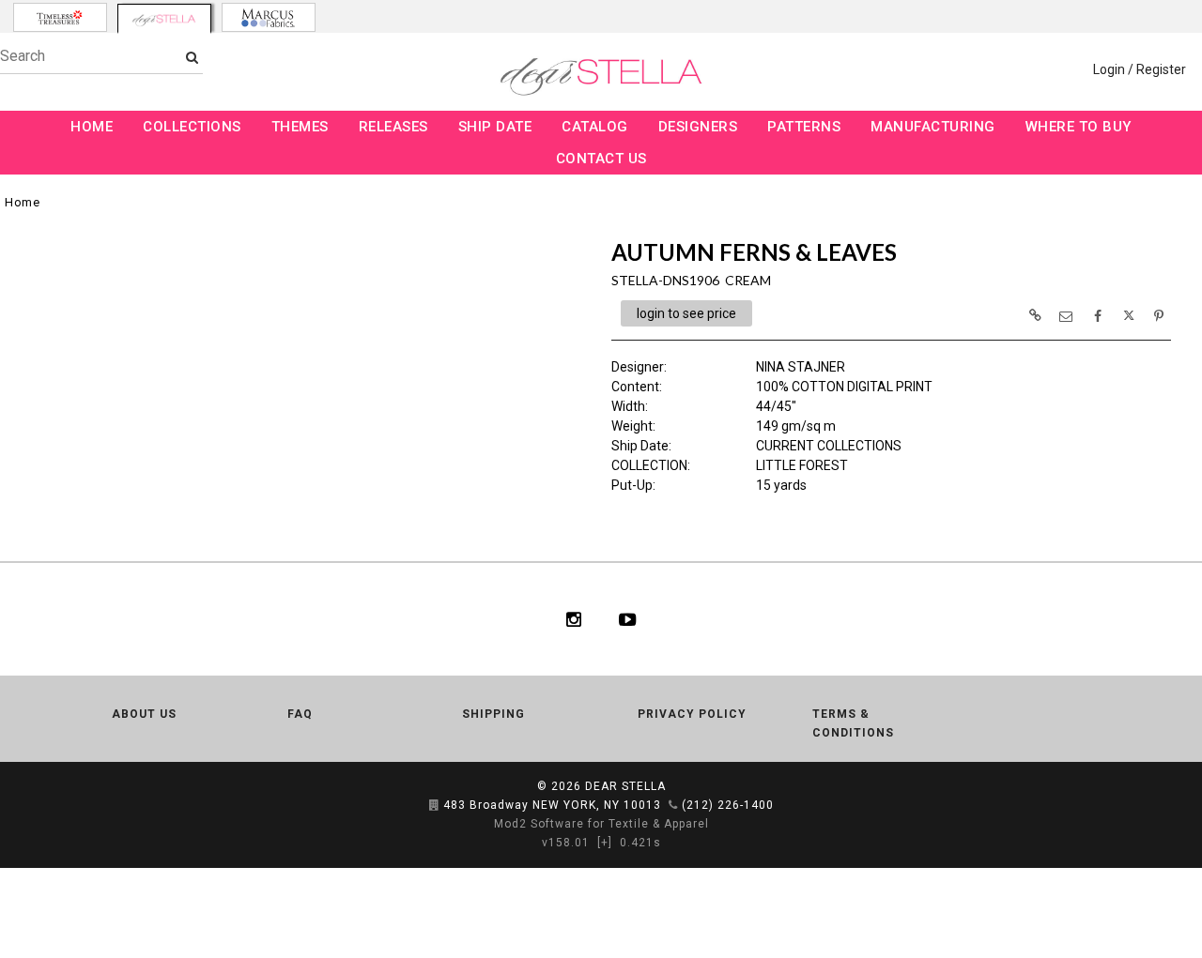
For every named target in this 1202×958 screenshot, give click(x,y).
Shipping (493, 714)
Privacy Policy (692, 714)
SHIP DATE (495, 126)
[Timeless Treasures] (60, 17)
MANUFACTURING (933, 126)
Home (22, 202)
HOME (91, 126)
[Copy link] (1035, 315)
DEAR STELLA (625, 786)
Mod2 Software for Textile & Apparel (601, 823)
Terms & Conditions (853, 723)
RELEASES (393, 126)
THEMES (300, 126)
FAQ (300, 714)
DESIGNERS (698, 126)
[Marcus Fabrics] (269, 17)
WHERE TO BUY (1078, 126)
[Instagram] (573, 619)
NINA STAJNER (800, 366)
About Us (144, 714)
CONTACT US (601, 158)
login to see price (686, 313)
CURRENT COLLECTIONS (829, 445)
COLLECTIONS (192, 126)
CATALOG (595, 126)
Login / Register (1139, 69)
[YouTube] (628, 619)
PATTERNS (803, 126)
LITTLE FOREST (802, 465)
